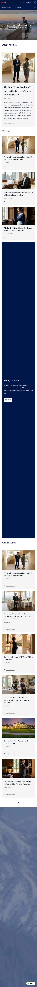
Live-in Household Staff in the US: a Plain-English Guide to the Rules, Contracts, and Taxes (18, 700)
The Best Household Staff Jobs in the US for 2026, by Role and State (17, 91)
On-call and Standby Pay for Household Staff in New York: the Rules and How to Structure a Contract (18, 616)
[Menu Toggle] (35, 7)
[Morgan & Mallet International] (11, 7)
